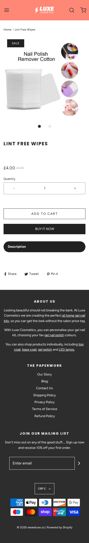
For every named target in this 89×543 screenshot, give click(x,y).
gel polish (45, 350)
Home (7, 29)
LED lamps (66, 350)
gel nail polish (54, 335)
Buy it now (44, 229)
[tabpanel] (44, 260)
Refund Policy (44, 416)
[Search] (72, 10)
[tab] (44, 246)
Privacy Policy (44, 402)
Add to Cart (44, 214)
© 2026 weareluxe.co (31, 527)
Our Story (44, 374)
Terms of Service (44, 409)
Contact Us (44, 388)
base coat (29, 350)
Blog (44, 381)
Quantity (9, 179)
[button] (44, 80)
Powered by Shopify (59, 527)
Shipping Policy (44, 395)
